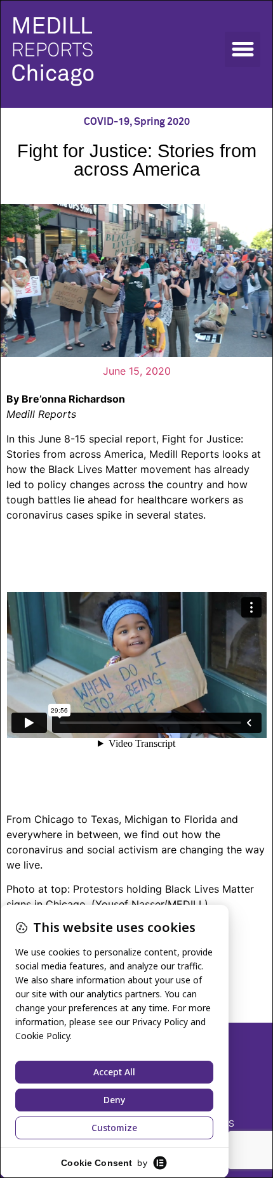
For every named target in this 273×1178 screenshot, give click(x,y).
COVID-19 (107, 122)
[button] (242, 49)
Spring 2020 (162, 122)
